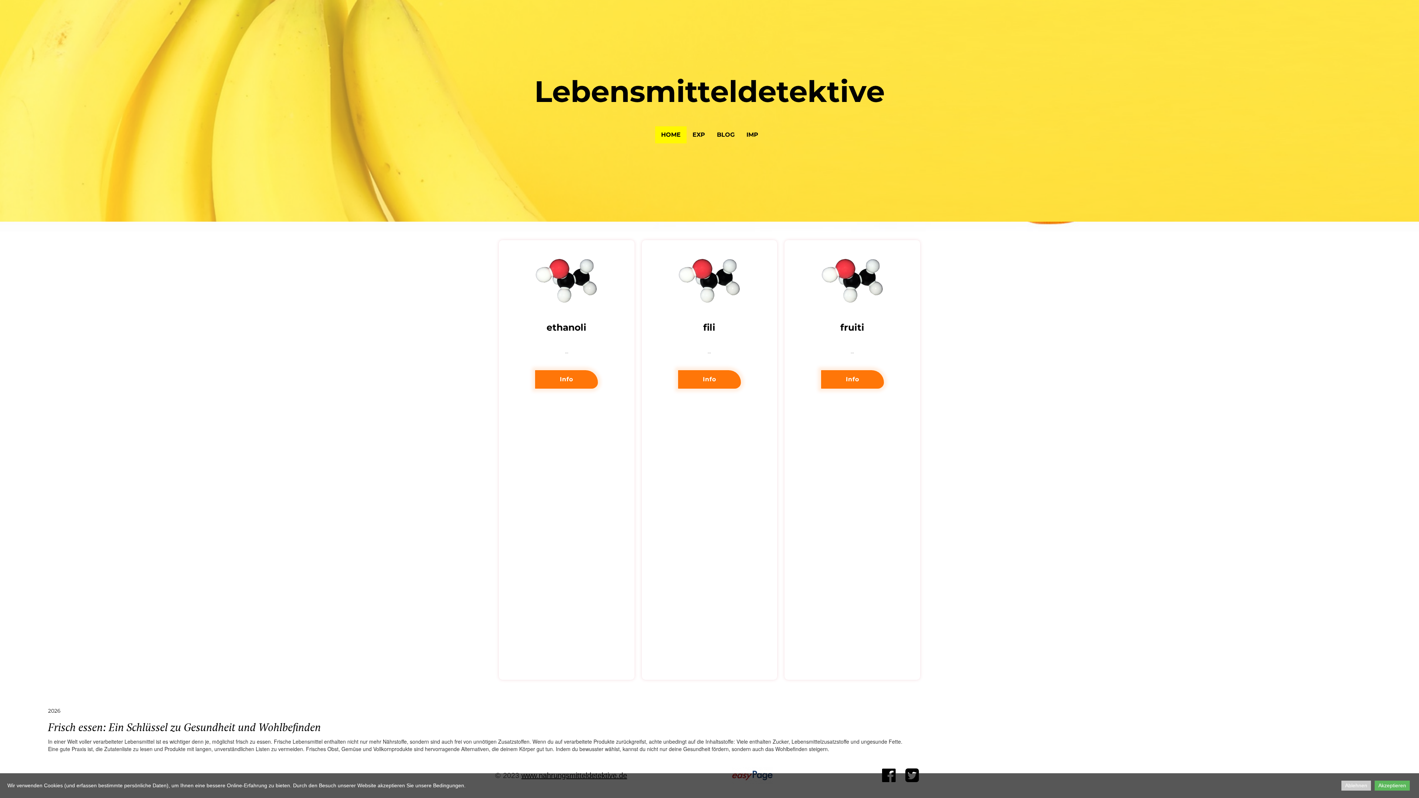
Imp (752, 134)
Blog (726, 134)
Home (671, 134)
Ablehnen (1356, 785)
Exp (699, 134)
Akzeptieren (1392, 785)
